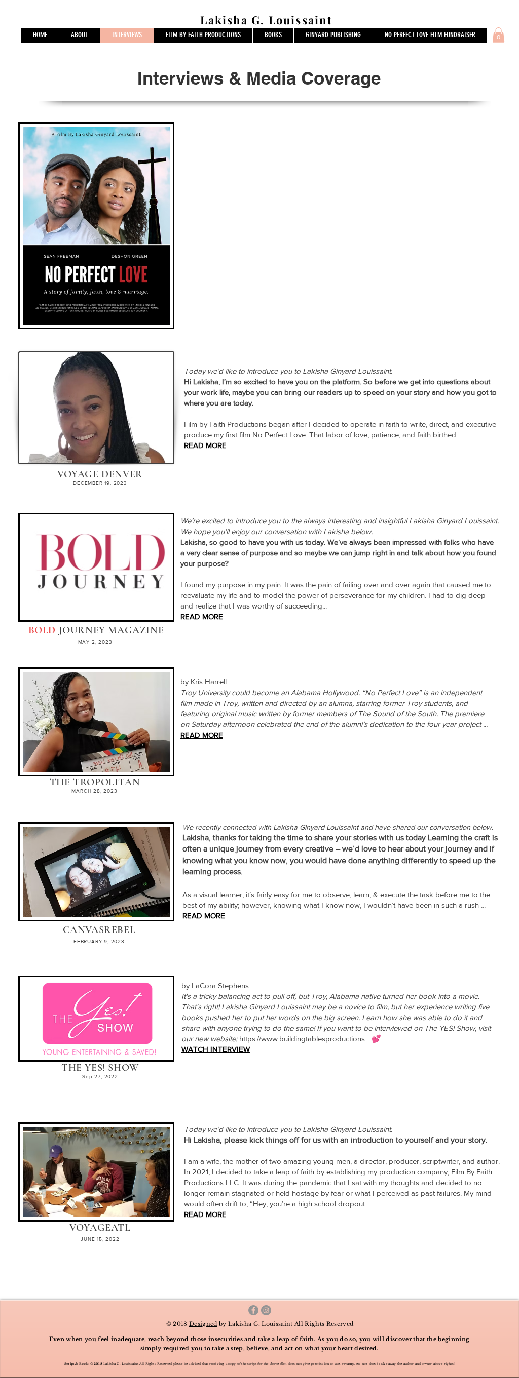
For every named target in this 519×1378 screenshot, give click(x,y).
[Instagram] (266, 1310)
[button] (498, 35)
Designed (203, 1323)
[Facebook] (253, 1310)
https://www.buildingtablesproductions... (304, 1038)
